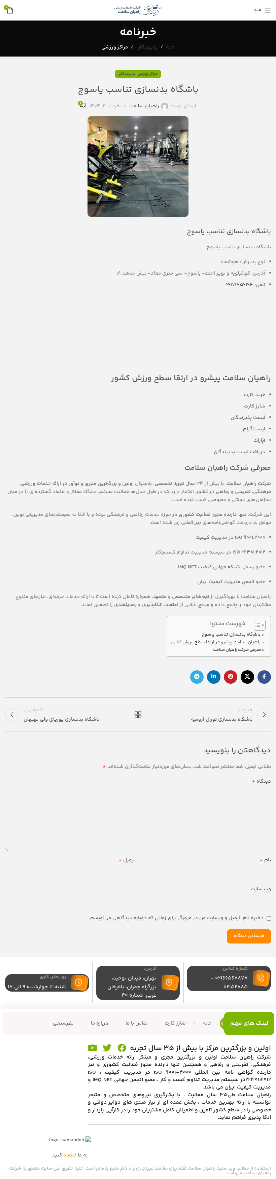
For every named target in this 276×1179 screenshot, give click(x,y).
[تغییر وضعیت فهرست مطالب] (256, 625)
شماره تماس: (234, 968)
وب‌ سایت (261, 889)
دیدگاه (261, 782)
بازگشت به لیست (138, 714)
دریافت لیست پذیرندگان (239, 452)
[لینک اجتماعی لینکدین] (213, 677)
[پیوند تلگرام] (197, 677)
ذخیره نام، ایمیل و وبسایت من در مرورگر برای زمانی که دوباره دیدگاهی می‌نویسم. (176, 918)
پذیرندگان (147, 47)
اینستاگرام (254, 429)
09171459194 (239, 285)
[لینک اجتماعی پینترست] (230, 677)
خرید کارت (254, 395)
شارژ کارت (254, 406)
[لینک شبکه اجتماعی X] (247, 677)
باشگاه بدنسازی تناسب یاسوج (231, 634)
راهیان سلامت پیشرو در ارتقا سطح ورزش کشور (216, 642)
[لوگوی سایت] (138, 10)
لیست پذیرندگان (248, 418)
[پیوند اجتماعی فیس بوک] (264, 677)
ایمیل (126, 860)
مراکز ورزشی (114, 47)
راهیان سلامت (144, 106)
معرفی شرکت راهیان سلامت (237, 650)
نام (265, 860)
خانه (170, 47)
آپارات (259, 440)
